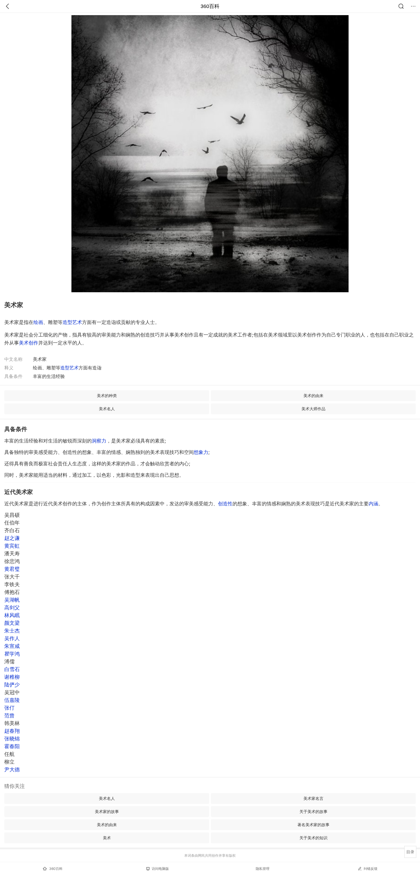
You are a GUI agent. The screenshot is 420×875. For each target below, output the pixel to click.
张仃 (9, 708)
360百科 (210, 6)
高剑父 (12, 607)
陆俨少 (12, 685)
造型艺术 (72, 322)
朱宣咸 (12, 646)
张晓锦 (12, 739)
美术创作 (28, 343)
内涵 (373, 503)
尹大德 (12, 769)
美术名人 (107, 408)
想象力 (201, 452)
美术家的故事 (107, 811)
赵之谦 (12, 538)
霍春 (12, 746)
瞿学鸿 (12, 654)
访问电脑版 (160, 868)
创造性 (225, 503)
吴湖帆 (12, 600)
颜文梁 (12, 623)
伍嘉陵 (12, 700)
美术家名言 (313, 798)
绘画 (38, 322)
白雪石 (12, 669)
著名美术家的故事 (313, 824)
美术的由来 (313, 395)
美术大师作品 (313, 408)
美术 (107, 837)
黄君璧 (12, 569)
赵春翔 (12, 731)
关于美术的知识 (313, 837)
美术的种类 (107, 395)
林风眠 (12, 615)
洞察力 (99, 441)
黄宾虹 (12, 546)
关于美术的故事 (313, 811)
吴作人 (12, 638)
